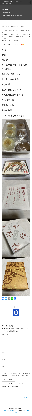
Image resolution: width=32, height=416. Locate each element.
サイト (3, 366)
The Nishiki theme (8, 410)
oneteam (16, 318)
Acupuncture (6, 15)
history (20, 15)
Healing (16, 15)
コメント (5, 334)
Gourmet (12, 15)
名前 (3, 352)
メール (4, 359)
